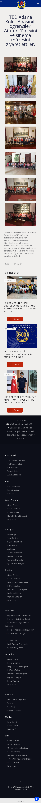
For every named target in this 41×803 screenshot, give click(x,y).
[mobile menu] (38, 3)
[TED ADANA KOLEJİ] (21, 3)
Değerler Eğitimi (14, 593)
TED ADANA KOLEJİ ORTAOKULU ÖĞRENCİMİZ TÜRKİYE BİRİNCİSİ (18, 354)
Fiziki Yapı (11, 534)
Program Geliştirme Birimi (18, 619)
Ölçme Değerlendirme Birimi (19, 615)
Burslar (10, 493)
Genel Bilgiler (13, 505)
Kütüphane (12, 545)
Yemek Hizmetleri (14, 552)
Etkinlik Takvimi (14, 710)
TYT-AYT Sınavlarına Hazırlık (19, 759)
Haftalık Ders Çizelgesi (17, 516)
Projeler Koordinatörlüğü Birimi (20, 630)
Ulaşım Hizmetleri (14, 556)
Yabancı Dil (12, 640)
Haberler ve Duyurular (17, 699)
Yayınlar (10, 703)
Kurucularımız (13, 467)
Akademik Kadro (14, 475)
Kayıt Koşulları (13, 486)
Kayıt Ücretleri (13, 490)
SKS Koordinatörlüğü (16, 633)
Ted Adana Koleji (14, 464)
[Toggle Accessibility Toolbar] (36, 798)
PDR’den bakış (13, 512)
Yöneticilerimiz (13, 471)
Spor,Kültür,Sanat (15, 647)
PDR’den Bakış (13, 586)
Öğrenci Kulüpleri (14, 597)
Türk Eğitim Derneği (16, 460)
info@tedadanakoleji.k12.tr (22, 424)
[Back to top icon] (20, 781)
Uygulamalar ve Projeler (17, 582)
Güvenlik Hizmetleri (15, 560)
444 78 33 (21, 420)
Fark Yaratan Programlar (18, 644)
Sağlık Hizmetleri (14, 542)
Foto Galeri (12, 722)
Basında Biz (12, 729)
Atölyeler (11, 549)
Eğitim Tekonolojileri (16, 563)
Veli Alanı (11, 707)
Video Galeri (12, 725)
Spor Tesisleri (13, 538)
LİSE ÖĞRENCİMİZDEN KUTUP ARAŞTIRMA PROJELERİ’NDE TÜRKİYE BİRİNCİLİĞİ (20, 400)
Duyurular (11, 519)
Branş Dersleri (13, 508)
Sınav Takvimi (13, 681)
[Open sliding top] (2, 2)
